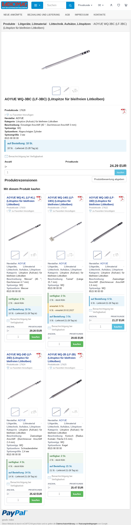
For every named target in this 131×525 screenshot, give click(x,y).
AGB (67, 14)
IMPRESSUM (82, 14)
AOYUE (20, 118)
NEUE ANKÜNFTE (13, 14)
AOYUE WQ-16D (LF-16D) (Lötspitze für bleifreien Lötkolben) (101, 201)
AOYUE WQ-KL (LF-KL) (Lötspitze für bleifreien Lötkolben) (21, 201)
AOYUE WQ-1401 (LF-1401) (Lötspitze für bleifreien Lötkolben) (61, 201)
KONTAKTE (100, 14)
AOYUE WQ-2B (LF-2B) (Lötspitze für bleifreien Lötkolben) (62, 358)
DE (99, 5)
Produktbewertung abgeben (109, 179)
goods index (8, 520)
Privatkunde (84, 5)
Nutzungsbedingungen (88, 524)
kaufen (120, 172)
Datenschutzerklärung (65, 524)
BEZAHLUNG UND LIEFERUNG (43, 14)
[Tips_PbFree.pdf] (123, 111)
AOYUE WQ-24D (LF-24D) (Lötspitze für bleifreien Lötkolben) (19, 358)
